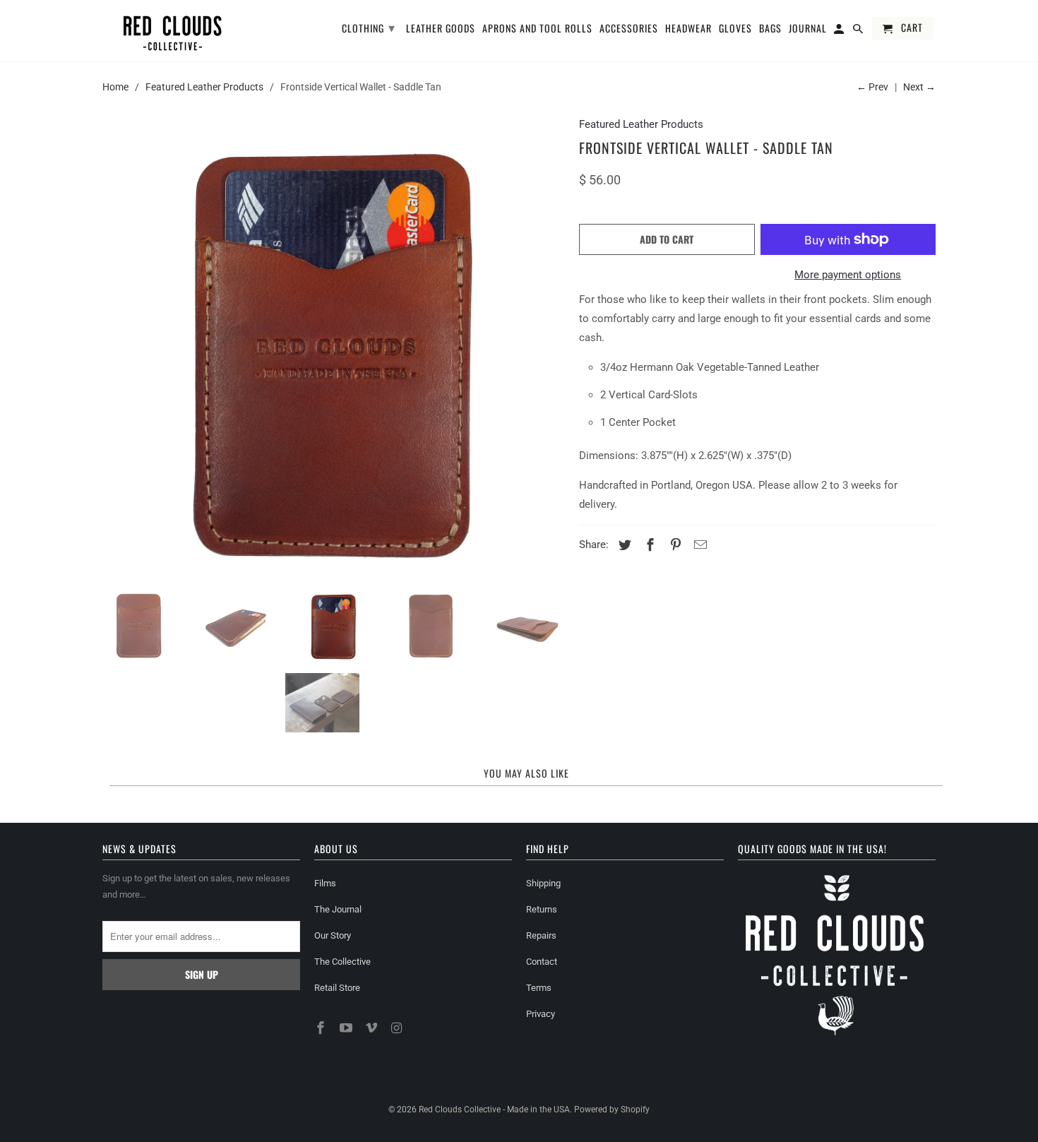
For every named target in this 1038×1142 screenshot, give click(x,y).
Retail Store (337, 987)
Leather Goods (440, 29)
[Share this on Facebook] (648, 544)
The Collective (342, 961)
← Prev (872, 87)
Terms (538, 987)
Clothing (368, 27)
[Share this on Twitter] (623, 544)
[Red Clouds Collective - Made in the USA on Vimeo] (373, 1028)
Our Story (332, 935)
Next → (919, 87)
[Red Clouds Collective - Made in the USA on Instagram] (397, 1028)
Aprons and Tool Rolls (537, 29)
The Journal (338, 909)
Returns (541, 909)
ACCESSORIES (628, 29)
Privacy (540, 1014)
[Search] (859, 31)
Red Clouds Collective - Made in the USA (494, 1109)
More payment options (847, 274)
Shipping (543, 883)
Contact (541, 961)
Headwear (688, 29)
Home (115, 87)
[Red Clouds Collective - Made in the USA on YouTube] (347, 1028)
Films (325, 883)
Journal (808, 29)
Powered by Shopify (612, 1109)
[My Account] (840, 31)
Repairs (541, 935)
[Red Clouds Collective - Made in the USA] (173, 31)
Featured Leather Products (204, 87)
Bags (770, 29)
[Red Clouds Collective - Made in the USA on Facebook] (322, 1028)
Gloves (735, 29)
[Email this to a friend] (698, 544)
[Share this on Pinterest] (673, 544)
